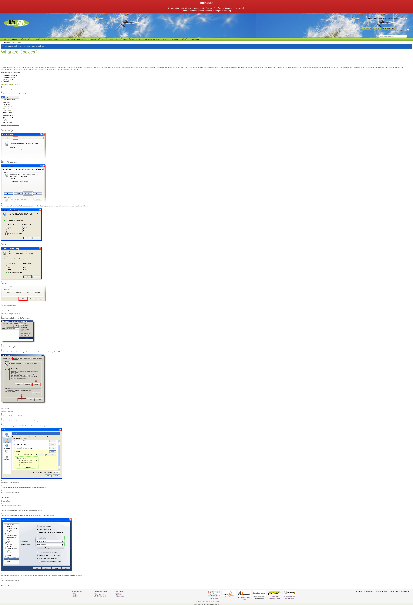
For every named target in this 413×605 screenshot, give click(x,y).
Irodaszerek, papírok (229, 597)
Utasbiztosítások (259, 598)
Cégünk (74, 593)
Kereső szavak (369, 591)
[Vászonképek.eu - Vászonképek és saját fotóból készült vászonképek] (289, 593)
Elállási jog (119, 594)
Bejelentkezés (388, 28)
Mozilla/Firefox (8, 79)
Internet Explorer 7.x (10, 75)
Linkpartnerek (120, 596)
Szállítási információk (100, 596)
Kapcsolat (403, 18)
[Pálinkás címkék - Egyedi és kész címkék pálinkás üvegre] (214, 593)
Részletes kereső (381, 591)
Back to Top (5, 310)
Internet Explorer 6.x (10, 77)
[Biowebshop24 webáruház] (16, 23)
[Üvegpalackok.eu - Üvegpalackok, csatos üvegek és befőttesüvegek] (244, 593)
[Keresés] (408, 36)
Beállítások (366, 28)
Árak (95, 593)
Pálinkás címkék (214, 598)
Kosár (396, 30)
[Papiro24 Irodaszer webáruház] (229, 593)
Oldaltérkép (75, 596)
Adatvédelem (119, 593)
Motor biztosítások (259, 596)
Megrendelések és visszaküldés (399, 591)
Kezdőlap (7, 42)
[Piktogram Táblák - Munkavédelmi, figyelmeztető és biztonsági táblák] (274, 592)
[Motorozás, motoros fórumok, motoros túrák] (259, 593)
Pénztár (377, 28)
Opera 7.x (6, 81)
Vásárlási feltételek (99, 594)
